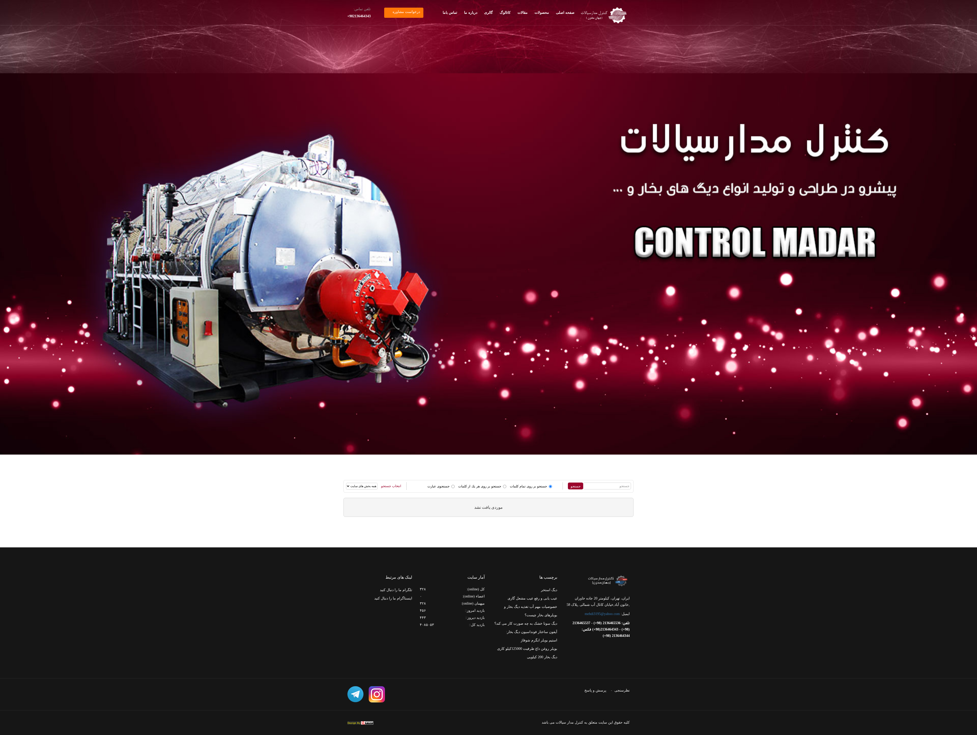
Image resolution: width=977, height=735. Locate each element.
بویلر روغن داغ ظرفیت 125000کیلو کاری (527, 649)
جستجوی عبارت (438, 486)
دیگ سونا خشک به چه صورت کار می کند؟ (525, 623)
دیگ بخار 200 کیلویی (542, 657)
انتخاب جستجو (391, 486)
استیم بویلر (549, 640)
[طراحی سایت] (360, 723)
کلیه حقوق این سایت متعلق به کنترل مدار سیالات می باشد (586, 722)
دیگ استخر (549, 590)
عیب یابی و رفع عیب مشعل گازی (532, 598)
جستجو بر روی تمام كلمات (528, 486)
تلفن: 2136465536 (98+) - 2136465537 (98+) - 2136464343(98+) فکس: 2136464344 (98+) (601, 629)
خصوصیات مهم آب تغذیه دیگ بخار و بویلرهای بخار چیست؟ (530, 611)
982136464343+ (359, 16)
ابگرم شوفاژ (530, 640)
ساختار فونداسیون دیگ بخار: (527, 632)
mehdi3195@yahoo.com (602, 614)
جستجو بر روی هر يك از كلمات (479, 486)
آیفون (553, 632)
